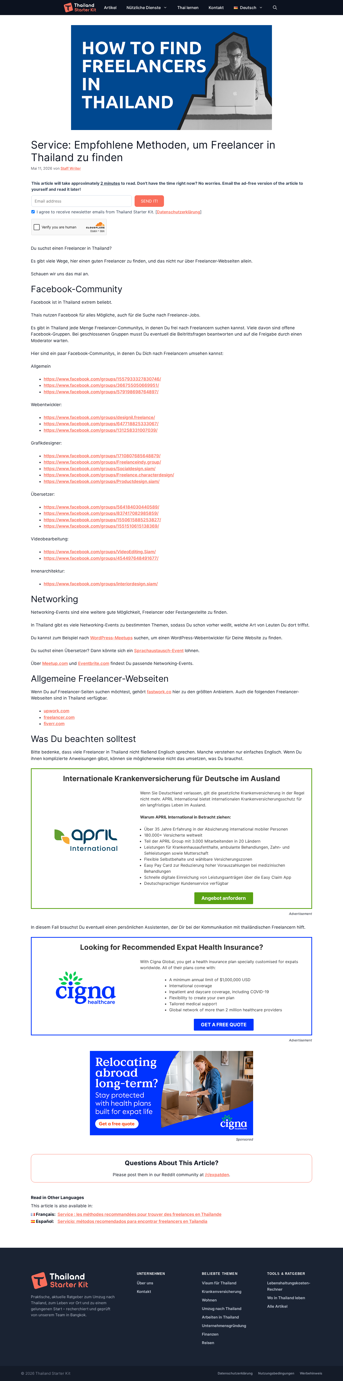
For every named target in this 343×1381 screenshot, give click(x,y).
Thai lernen (188, 7)
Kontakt (216, 7)
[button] (275, 7)
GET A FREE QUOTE (224, 1025)
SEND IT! (149, 201)
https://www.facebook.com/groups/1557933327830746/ (102, 379)
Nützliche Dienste (144, 7)
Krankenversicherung (221, 1291)
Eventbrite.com (93, 663)
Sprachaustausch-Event (159, 650)
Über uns (145, 1283)
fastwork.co (159, 691)
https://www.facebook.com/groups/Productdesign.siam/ (101, 481)
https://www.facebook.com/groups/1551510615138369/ (101, 526)
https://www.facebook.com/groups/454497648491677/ (101, 558)
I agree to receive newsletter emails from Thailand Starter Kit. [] (118, 211)
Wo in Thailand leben (286, 1297)
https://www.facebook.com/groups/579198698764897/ (101, 391)
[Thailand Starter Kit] (80, 7)
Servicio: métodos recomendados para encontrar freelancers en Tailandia (132, 1221)
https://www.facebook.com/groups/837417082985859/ (101, 513)
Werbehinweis (311, 1373)
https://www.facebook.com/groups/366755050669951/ (101, 385)
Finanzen (210, 1334)
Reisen (208, 1342)
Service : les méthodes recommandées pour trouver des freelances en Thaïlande (139, 1214)
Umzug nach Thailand (221, 1308)
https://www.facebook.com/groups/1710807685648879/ (102, 455)
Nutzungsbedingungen (276, 1373)
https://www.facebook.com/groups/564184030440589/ (101, 507)
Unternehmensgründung (224, 1325)
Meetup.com (55, 663)
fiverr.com (54, 723)
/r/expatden (217, 1174)
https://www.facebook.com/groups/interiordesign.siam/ (101, 583)
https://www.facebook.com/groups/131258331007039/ (100, 430)
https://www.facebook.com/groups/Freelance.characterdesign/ (109, 474)
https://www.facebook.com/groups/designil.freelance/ (99, 417)
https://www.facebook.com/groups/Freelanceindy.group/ (102, 462)
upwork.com (56, 710)
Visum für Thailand (219, 1283)
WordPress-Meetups (111, 637)
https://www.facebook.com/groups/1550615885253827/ (102, 519)
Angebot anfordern (223, 898)
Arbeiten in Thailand (220, 1317)
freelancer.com (59, 717)
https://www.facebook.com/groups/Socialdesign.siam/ (99, 468)
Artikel (110, 7)
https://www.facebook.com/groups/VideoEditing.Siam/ (100, 551)
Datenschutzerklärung (178, 211)
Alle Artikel (277, 1306)
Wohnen (209, 1300)
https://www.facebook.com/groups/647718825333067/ (101, 423)
